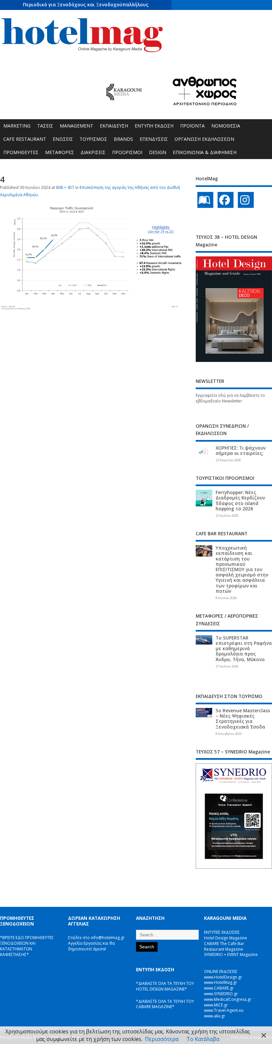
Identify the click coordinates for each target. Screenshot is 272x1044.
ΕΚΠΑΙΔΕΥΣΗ (114, 126)
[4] (94, 309)
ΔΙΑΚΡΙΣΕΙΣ (93, 152)
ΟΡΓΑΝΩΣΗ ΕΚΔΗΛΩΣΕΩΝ (204, 139)
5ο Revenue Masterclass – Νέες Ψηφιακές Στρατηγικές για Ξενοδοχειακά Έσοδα (243, 719)
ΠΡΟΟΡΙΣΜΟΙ (127, 152)
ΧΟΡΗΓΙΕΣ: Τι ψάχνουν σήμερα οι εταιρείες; (241, 450)
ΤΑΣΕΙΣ (45, 126)
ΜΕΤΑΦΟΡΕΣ (59, 152)
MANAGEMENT (76, 126)
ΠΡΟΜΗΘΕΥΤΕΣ (20, 152)
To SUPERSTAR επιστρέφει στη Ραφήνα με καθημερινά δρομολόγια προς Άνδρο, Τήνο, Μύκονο (244, 648)
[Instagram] (246, 200)
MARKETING (17, 126)
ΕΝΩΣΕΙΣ (63, 139)
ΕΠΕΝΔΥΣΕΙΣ (154, 139)
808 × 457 (65, 187)
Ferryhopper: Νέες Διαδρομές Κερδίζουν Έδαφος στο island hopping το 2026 (240, 500)
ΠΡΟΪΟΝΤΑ (192, 126)
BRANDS (123, 139)
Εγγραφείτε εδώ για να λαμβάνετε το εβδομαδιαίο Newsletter (230, 398)
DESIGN (157, 152)
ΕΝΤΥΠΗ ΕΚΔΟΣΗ (154, 126)
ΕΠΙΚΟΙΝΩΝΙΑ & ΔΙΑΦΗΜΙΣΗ (205, 152)
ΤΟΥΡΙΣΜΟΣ (93, 139)
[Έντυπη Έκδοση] (205, 200)
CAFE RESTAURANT (24, 139)
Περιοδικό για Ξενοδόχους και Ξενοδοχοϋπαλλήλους (86, 4)
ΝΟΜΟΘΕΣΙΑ (225, 126)
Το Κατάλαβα (202, 1039)
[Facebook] (226, 200)
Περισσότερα (161, 1039)
